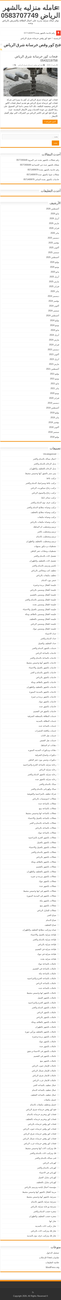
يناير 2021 (55, 388)
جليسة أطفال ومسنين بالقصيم (43, 595)
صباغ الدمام (51, 920)
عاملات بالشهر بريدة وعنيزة (44, 1036)
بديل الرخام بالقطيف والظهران (42, 468)
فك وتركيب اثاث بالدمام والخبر (43, 1153)
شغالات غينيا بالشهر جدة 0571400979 (43, 174)
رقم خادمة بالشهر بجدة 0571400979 (39, 33)
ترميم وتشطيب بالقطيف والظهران (41, 541)
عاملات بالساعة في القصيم (44, 968)
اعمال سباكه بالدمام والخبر (44, 459)
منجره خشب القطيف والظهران (42, 1216)
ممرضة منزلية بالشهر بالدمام (43, 1202)
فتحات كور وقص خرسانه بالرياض (42, 1124)
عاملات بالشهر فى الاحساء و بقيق (41, 1051)
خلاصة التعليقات (52, 1262)
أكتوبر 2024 (54, 306)
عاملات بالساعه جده (47, 988)
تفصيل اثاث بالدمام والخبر (45, 556)
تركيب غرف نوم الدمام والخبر (43, 502)
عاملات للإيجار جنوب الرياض (44, 1066)
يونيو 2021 (54, 378)
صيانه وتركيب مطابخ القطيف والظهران (39, 930)
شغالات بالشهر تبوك (47, 881)
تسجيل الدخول (52, 1253)
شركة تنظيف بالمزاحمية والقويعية (41, 794)
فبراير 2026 (54, 228)
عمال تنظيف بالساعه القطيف (43, 1095)
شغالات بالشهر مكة (48, 901)
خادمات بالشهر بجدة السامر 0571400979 (41, 179)
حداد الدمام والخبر (48, 638)
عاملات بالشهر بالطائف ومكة (43, 1022)
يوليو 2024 (54, 320)
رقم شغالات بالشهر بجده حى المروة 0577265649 (37, 160)
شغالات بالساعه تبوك (47, 833)
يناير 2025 (55, 291)
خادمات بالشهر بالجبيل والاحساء (42, 667)
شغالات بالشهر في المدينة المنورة (41, 896)
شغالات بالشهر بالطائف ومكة (43, 862)
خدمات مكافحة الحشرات (45, 731)
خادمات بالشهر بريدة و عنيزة (43, 697)
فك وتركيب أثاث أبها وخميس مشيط (40, 1148)
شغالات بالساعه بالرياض (45, 828)
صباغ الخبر (51, 915)
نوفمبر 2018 (53, 422)
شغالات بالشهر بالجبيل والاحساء (42, 847)
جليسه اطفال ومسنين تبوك (44, 629)
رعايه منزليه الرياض (47, 769)
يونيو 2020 (54, 393)
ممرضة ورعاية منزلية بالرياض (43, 1206)
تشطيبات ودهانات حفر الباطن (43, 551)
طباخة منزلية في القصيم (45, 949)
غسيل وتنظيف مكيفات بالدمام (43, 1104)
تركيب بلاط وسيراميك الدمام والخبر (41, 483)
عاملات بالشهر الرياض (46, 1012)
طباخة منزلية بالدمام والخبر (44, 939)
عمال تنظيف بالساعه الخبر (44, 1085)
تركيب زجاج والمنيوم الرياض (44, 493)
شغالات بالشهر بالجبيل (46, 842)
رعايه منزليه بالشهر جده (45, 779)
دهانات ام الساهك (48, 745)
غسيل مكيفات (50, 1100)
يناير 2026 (55, 233)
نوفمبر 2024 (53, 301)
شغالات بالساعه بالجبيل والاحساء (42, 818)
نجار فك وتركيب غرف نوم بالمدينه (41, 1236)
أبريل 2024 (54, 335)
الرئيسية (57, 38)
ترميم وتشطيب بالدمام (46, 536)
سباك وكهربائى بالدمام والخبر (43, 789)
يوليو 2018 (54, 437)
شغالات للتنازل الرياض (46, 910)
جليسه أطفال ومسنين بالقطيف (42, 619)
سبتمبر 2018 (53, 432)
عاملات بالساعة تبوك (47, 964)
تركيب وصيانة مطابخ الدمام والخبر (41, 507)
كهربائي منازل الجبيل (47, 1177)
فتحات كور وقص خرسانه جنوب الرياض (39, 1129)
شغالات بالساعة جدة (47, 803)
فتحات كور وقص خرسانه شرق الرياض (39, 1134)
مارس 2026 (54, 223)
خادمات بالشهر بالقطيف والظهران (41, 687)
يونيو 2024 (54, 325)
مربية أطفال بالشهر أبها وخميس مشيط (39, 1192)
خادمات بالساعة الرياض (46, 653)
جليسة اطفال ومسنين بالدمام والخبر (40, 599)
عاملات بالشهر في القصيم (45, 1056)
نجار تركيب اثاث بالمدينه (45, 1226)
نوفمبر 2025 (53, 243)
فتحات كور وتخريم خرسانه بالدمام (41, 1114)
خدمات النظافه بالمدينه (46, 721)
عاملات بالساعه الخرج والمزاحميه (41, 978)
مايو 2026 (55, 213)
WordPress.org (52, 1267)
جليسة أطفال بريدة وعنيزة (44, 585)
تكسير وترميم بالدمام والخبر (44, 565)
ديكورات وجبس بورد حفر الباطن (42, 760)
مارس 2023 (54, 364)
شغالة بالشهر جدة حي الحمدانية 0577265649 (39, 165)
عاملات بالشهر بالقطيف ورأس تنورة (40, 1032)
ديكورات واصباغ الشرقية (45, 755)
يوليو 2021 (54, 374)
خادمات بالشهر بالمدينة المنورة (42, 692)
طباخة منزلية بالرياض (47, 944)
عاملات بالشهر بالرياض (46, 1017)
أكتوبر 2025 (54, 247)
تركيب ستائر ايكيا (48, 498)
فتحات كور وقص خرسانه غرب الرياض (40, 1143)
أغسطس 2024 (52, 315)
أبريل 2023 (54, 359)
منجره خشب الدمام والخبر (44, 1211)
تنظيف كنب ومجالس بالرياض (43, 570)
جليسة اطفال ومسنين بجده (44, 604)
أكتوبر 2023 (54, 354)
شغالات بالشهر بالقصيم (46, 867)
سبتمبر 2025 (53, 252)
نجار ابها (52, 1221)
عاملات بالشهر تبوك (47, 1041)
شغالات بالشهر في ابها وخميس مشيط (39, 891)
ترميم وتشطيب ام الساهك (44, 527)
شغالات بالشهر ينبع (48, 905)
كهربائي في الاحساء (47, 1172)
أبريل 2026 (54, 218)
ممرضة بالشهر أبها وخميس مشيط (41, 1197)
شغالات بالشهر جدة (47, 886)
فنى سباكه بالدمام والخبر (45, 1158)
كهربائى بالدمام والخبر (46, 1168)
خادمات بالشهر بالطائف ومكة (43, 682)
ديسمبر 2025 (53, 238)
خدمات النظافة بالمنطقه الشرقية (42, 716)
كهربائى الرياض (49, 1163)
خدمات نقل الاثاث (48, 735)
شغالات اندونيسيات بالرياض (44, 799)
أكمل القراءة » (50, 122)
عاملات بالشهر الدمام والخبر (44, 1007)
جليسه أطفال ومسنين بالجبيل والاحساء (39, 609)
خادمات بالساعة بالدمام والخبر (43, 658)
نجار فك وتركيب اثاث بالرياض (43, 1231)
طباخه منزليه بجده (48, 959)
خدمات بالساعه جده (47, 726)
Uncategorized (49, 454)
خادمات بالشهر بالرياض (46, 677)
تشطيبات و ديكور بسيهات (45, 546)
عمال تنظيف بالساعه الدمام (44, 1090)
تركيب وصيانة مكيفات (47, 517)
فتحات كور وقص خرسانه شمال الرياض (39, 1138)
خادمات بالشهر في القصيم (44, 711)
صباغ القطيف (50, 925)
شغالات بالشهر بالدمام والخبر (43, 852)
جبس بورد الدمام (48, 580)
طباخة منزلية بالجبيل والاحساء (43, 934)
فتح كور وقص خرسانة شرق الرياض (30, 65)
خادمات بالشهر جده (47, 706)
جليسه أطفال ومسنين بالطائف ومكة (40, 614)
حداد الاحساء (50, 633)
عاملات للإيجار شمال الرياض (44, 1070)
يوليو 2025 (54, 262)
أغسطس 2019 (52, 408)
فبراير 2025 (54, 286)
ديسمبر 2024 (53, 296)
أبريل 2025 (54, 277)
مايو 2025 (55, 272)
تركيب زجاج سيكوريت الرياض (43, 488)
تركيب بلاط (51, 478)
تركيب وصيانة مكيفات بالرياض (43, 522)
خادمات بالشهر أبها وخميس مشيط (41, 663)
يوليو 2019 (54, 412)
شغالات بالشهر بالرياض (46, 857)
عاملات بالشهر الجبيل (47, 998)
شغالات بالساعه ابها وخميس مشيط (41, 813)
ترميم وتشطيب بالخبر (46, 531)
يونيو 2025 (54, 267)
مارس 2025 (54, 281)
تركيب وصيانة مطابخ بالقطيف (43, 512)
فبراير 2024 (54, 344)
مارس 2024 (54, 340)
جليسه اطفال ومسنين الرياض (43, 624)
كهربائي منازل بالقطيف (46, 1182)
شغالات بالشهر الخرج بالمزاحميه (42, 837)
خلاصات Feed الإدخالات (49, 1257)
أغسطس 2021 (52, 369)
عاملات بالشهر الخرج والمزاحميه (42, 1002)
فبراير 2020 (54, 398)
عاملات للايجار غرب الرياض (44, 1080)
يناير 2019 (55, 417)
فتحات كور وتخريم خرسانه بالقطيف (41, 1119)
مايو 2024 (55, 330)
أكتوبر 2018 (54, 427)
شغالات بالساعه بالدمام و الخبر (43, 823)
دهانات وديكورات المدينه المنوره (42, 750)
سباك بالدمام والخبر (47, 784)
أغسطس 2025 (52, 257)
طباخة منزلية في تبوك (46, 954)
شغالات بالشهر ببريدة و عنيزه (43, 876)
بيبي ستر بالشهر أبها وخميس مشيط (40, 473)
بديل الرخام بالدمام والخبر (45, 464)
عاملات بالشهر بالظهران (45, 1027)
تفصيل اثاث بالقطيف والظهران (42, 561)
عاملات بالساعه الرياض (46, 983)
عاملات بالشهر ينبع (48, 1061)
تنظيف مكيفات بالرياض (46, 575)
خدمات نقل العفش (48, 740)
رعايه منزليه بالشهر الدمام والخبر (42, 774)
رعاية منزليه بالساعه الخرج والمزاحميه (39, 765)
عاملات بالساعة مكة (47, 973)
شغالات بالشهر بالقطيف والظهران (41, 871)
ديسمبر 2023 (53, 349)
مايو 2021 (55, 383)
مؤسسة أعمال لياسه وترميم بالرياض (40, 1187)
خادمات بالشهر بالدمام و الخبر (43, 672)
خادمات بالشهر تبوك (47, 701)
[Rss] (33, 1292)
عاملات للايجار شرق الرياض (44, 1075)
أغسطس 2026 (52, 209)
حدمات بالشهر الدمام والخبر (44, 648)
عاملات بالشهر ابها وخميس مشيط (41, 993)
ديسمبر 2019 (53, 403)
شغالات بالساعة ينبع (47, 808)
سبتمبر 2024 (53, 310)
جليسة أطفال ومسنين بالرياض (43, 590)
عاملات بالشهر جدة (48, 1046)
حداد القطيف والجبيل (47, 643)
